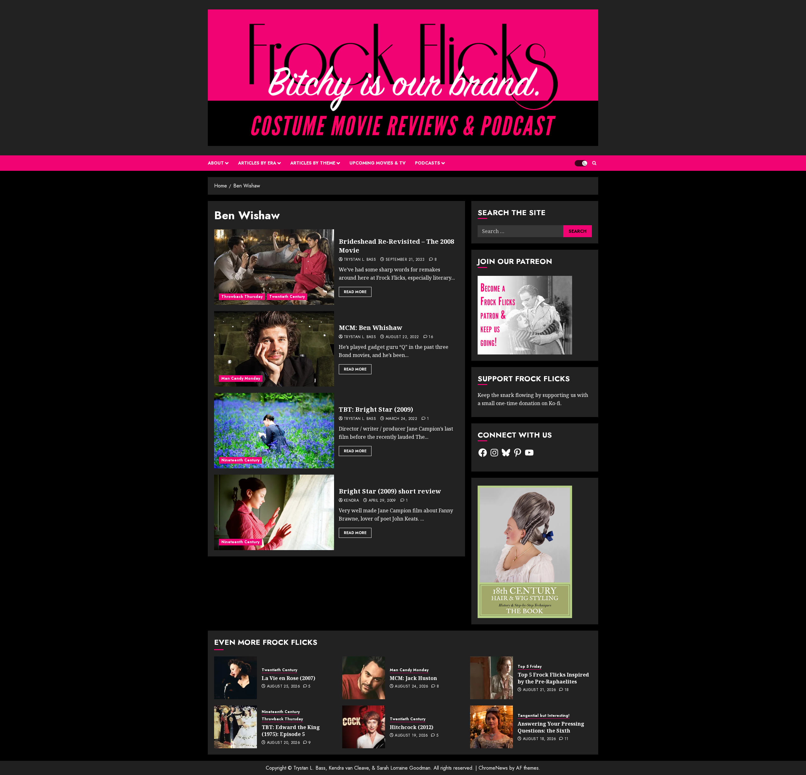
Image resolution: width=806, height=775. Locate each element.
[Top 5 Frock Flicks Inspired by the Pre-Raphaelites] (491, 677)
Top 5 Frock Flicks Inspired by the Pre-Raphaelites (553, 678)
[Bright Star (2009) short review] (274, 512)
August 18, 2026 (539, 739)
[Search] (594, 163)
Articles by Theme (312, 163)
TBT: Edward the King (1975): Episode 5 (291, 731)
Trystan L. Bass (360, 259)
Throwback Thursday (242, 296)
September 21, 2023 (405, 259)
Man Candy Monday (240, 378)
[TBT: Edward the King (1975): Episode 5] (235, 726)
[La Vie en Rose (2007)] (235, 677)
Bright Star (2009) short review (390, 491)
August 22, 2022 (402, 337)
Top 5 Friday (530, 666)
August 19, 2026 (411, 735)
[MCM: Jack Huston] (363, 677)
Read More (355, 292)
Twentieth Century (287, 296)
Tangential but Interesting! (544, 715)
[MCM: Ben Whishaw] (274, 349)
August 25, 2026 (283, 686)
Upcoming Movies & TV (377, 163)
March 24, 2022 (401, 418)
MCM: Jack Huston (413, 678)
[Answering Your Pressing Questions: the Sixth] (491, 726)
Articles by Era (257, 163)
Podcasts (427, 163)
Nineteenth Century (240, 460)
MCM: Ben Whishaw (370, 327)
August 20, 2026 (283, 742)
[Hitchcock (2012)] (363, 726)
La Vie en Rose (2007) (288, 678)
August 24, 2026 (411, 686)
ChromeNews (493, 768)
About (216, 163)
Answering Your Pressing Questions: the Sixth (551, 727)
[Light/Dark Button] (581, 163)
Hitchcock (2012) (411, 727)
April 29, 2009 (382, 500)
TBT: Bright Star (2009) (376, 409)
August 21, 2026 (539, 690)
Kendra (351, 500)
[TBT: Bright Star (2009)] (274, 430)
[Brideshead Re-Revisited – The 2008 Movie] (274, 267)
